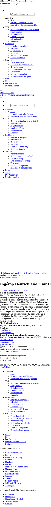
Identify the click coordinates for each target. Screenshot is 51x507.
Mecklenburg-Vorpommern (16, 467)
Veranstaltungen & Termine (21, 22)
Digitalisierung (16, 51)
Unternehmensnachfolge (20, 69)
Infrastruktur (15, 48)
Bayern (8, 455)
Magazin (14, 41)
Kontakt (8, 504)
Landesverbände (17, 36)
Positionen (9, 44)
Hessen (8, 464)
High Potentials (16, 34)
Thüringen (9, 485)
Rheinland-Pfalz (12, 474)
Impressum (9, 494)
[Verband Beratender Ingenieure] (17, 1)
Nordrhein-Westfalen (13, 471)
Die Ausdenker (11, 83)
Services (29, 273)
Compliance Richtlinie (14, 499)
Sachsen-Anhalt (11, 481)
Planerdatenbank (17, 62)
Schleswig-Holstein (13, 483)
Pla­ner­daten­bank (40, 273)
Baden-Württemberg (13, 453)
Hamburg (9, 462)
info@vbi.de (5, 367)
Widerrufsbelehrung (13, 501)
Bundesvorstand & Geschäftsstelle (24, 29)
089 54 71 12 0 (6, 339)
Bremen (8, 460)
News (12, 20)
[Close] (1, 182)
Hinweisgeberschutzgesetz (21, 76)
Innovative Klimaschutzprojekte (23, 25)
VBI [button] (7, 27)
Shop (7, 81)
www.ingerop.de (7, 332)
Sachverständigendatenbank (21, 65)
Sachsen (8, 478)
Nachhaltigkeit (16, 53)
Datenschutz (10, 497)
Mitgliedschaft (16, 32)
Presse (7, 79)
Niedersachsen (11, 469)
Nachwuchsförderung (19, 55)
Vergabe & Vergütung (19, 46)
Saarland (8, 476)
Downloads (15, 72)
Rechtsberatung (16, 67)
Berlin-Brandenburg (13, 457)
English (8, 444)
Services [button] (8, 60)
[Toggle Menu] (1, 6)
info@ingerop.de (7, 330)
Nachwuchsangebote (19, 74)
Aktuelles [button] (9, 18)
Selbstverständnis (17, 58)
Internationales (16, 39)
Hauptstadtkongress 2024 (15, 441)
